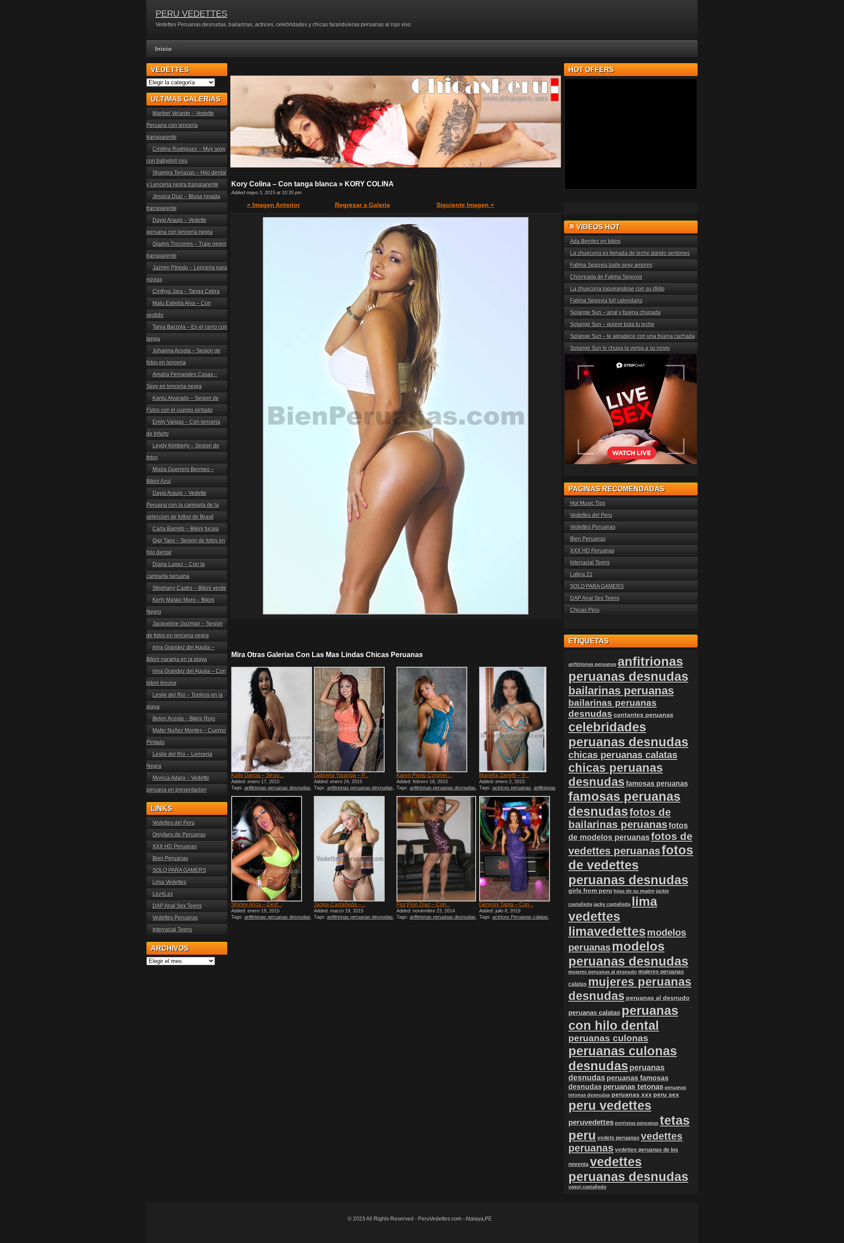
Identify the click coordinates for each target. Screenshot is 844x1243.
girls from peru (590, 890)
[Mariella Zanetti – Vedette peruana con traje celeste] (519, 719)
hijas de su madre (634, 891)
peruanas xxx (631, 1094)
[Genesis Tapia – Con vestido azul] (519, 848)
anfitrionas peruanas (592, 664)
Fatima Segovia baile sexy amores (611, 265)
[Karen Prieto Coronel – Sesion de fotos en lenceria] (437, 719)
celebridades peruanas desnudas (628, 734)
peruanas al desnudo (658, 997)
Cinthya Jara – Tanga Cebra (186, 291)
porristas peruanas (636, 1123)
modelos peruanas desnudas (628, 953)
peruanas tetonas (633, 1087)
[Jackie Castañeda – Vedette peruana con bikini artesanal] (354, 848)
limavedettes (607, 931)
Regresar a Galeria (362, 204)
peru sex (666, 1094)
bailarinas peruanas (621, 690)
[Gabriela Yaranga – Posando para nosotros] (354, 719)
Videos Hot (598, 227)
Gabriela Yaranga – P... (341, 775)
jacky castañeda (611, 904)
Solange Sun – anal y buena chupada (615, 312)
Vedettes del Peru (174, 823)
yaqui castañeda (587, 1186)
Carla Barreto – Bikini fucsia (186, 529)
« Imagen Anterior (273, 204)
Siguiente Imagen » (465, 204)
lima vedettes (612, 908)
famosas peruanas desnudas (624, 803)
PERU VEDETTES (191, 13)
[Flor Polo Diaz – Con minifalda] (437, 848)
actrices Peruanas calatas (520, 917)
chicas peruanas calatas (622, 754)
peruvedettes (591, 1122)
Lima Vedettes (169, 882)
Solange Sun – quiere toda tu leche (612, 324)
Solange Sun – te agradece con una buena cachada (632, 336)
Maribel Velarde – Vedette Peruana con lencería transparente (180, 125)
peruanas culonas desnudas (622, 1058)
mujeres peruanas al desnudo (602, 971)
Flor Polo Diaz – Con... (423, 904)
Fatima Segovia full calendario (606, 301)
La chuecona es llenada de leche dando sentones (630, 253)
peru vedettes (609, 1105)
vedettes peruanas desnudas (628, 1169)
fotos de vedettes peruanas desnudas (630, 865)
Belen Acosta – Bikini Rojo (184, 719)
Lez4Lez (163, 894)
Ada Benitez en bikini (595, 241)
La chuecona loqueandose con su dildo (617, 289)
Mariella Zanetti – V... (504, 775)
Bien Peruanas (170, 858)
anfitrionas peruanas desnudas (277, 787)
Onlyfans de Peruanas (179, 835)
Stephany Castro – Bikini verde (189, 588)
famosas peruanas (657, 783)
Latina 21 (581, 574)
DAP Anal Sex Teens (177, 906)
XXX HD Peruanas (175, 846)
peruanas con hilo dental (623, 1017)
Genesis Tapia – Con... (506, 904)
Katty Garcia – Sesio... (257, 775)
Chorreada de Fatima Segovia (606, 277)
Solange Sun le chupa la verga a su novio (620, 348)
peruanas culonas (608, 1038)
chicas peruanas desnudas (615, 775)
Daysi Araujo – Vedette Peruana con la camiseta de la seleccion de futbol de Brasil (182, 505)
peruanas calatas (594, 1012)
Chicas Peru (585, 610)
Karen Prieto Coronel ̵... (424, 775)
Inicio (163, 48)
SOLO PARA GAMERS (179, 870)
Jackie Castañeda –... (339, 904)
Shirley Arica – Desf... (256, 904)
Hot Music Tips (587, 503)
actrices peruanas (511, 787)
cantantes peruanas (643, 714)
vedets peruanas (618, 1138)
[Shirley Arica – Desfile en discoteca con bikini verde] (271, 848)
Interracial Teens (172, 930)
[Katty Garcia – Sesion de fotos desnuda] (271, 719)
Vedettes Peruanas (175, 918)
